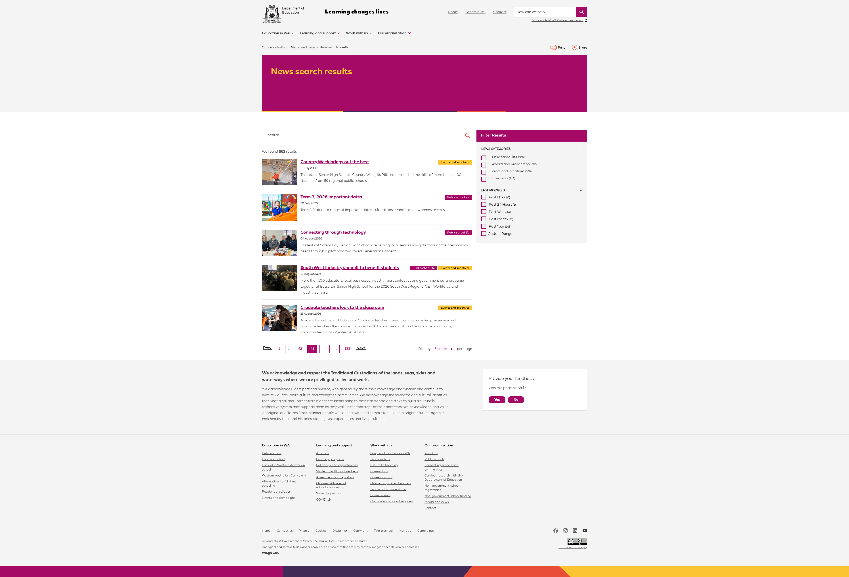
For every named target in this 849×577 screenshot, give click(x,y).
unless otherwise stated (351, 541)
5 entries (445, 349)
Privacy (304, 530)
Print (561, 47)
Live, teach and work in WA (390, 453)
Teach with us (380, 459)
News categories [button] (496, 148)
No (516, 400)
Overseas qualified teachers (390, 483)
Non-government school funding (447, 496)
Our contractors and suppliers (391, 501)
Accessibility (475, 12)
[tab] (532, 149)
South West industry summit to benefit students (349, 268)
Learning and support (318, 33)
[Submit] (466, 136)
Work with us (357, 33)
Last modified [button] (493, 190)
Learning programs (330, 459)
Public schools (434, 459)
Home (453, 12)
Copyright (360, 530)
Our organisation (392, 33)
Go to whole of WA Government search (557, 20)
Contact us (285, 530)
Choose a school (273, 459)
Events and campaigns (278, 497)
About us (431, 453)
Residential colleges (276, 491)
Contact (500, 12)
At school (322, 453)
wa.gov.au (270, 553)
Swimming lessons (329, 493)
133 (349, 350)
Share (583, 47)
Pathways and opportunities (337, 465)
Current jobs (379, 471)
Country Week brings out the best (334, 162)
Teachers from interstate (388, 489)
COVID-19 (323, 499)
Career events (380, 495)
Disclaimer (340, 530)
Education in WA (276, 33)
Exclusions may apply (572, 547)
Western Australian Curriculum (284, 475)
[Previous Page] (267, 350)
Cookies (321, 530)
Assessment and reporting (335, 477)
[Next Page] (361, 350)
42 (301, 350)
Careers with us (381, 477)
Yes (497, 400)
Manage (405, 530)
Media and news (436, 502)
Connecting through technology (333, 232)
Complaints (425, 530)
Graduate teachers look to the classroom (342, 307)
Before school (271, 453)
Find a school (383, 530)
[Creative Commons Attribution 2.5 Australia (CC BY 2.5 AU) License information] (577, 541)
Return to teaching (384, 465)
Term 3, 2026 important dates (331, 197)
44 (326, 350)
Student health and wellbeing (337, 471)
